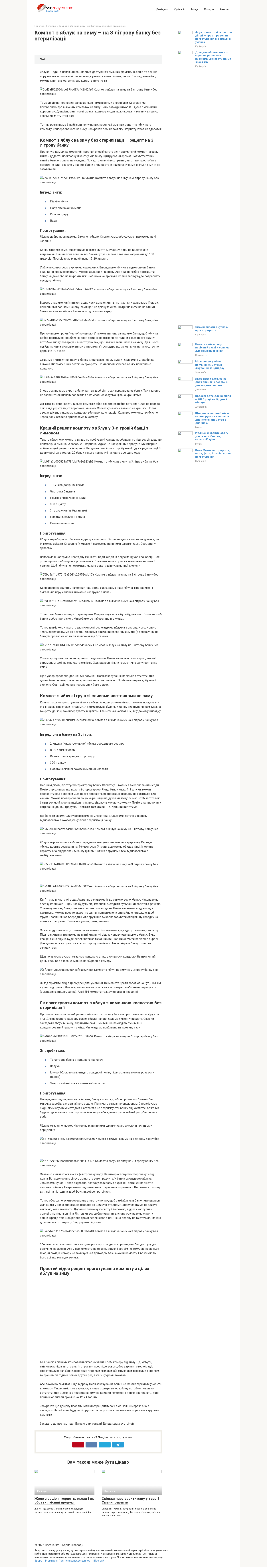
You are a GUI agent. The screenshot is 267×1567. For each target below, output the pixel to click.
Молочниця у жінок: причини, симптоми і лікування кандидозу (209, 365)
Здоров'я (200, 372)
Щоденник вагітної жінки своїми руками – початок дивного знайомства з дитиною (212, 418)
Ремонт (225, 9)
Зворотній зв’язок (46, 1560)
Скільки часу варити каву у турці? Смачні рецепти (130, 1500)
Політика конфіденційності (75, 1560)
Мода (194, 9)
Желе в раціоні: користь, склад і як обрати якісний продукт (64, 1500)
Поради (209, 9)
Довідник (162, 9)
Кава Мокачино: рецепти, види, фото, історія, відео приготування (213, 453)
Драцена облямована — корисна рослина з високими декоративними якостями (213, 57)
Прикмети (201, 355)
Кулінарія (179, 9)
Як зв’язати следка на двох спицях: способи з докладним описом (211, 382)
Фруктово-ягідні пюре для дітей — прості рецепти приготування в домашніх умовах (213, 37)
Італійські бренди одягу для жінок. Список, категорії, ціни (211, 436)
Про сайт (100, 1560)
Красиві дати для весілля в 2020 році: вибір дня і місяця (213, 399)
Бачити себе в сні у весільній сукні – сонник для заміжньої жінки (212, 347)
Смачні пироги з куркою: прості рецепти (211, 328)
